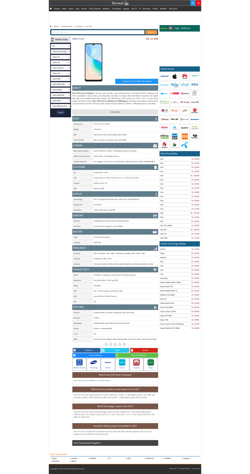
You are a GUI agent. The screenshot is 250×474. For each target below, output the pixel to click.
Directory (147, 9)
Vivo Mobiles (79, 26)
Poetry (71, 9)
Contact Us (196, 469)
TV (140, 9)
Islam (64, 9)
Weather (163, 9)
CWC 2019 (173, 9)
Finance (57, 9)
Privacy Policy (184, 469)
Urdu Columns (95, 9)
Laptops (126, 9)
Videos (155, 9)
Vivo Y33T (88, 26)
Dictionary (117, 9)
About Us (172, 469)
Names (84, 9)
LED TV (134, 9)
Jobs (77, 9)
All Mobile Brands (66, 26)
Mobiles (106, 9)
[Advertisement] (125, 18)
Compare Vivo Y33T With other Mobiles (136, 81)
